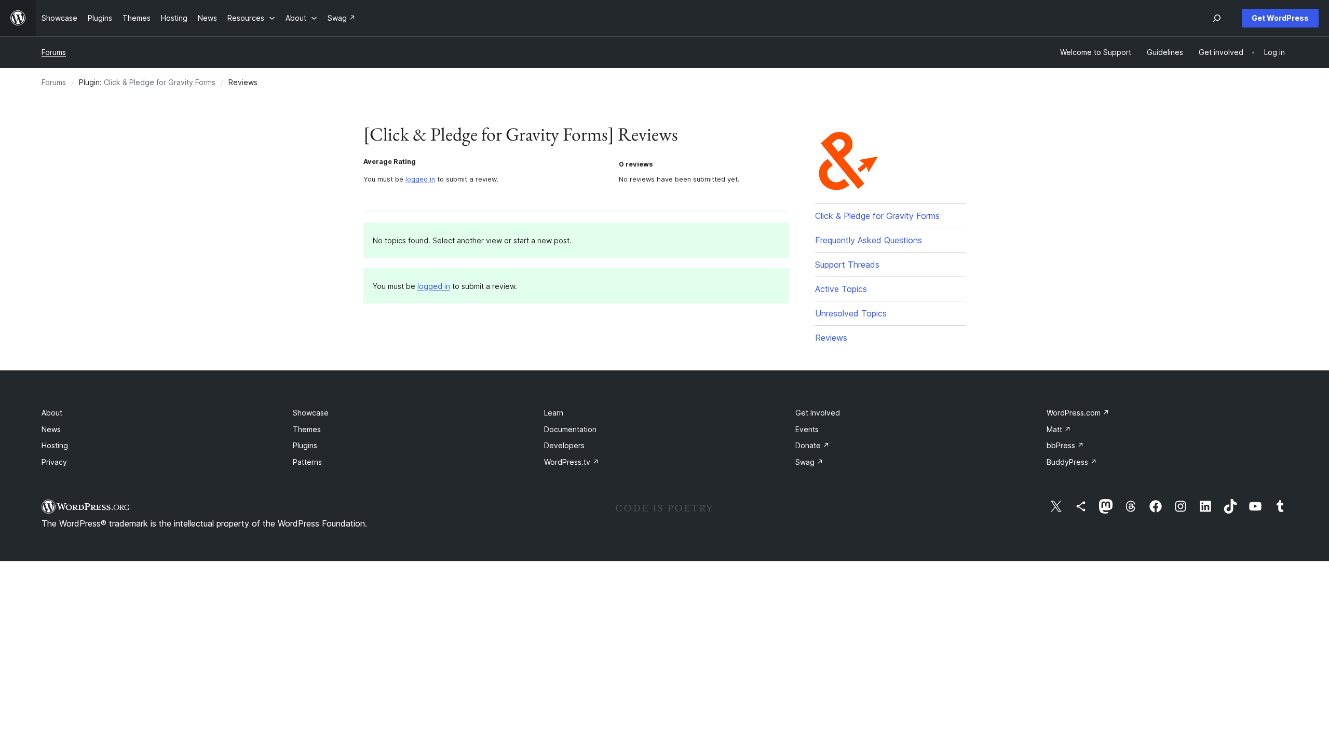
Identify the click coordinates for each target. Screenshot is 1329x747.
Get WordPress (1280, 17)
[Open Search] (1216, 18)
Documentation (570, 429)
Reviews (831, 338)
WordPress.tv (571, 462)
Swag (809, 462)
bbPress (1065, 445)
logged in (420, 179)
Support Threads (847, 264)
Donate (812, 445)
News (51, 429)
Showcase (311, 412)
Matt (1059, 429)
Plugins (305, 445)
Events (807, 429)
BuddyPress (1072, 462)
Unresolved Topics (851, 313)
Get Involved (817, 412)
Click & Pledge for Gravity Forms (159, 82)
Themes (307, 429)
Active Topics (841, 289)
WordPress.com (1078, 412)
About (52, 412)
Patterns (307, 462)
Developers (564, 445)
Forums (54, 52)
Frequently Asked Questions (868, 240)
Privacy (54, 462)
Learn (553, 412)
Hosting (55, 445)
